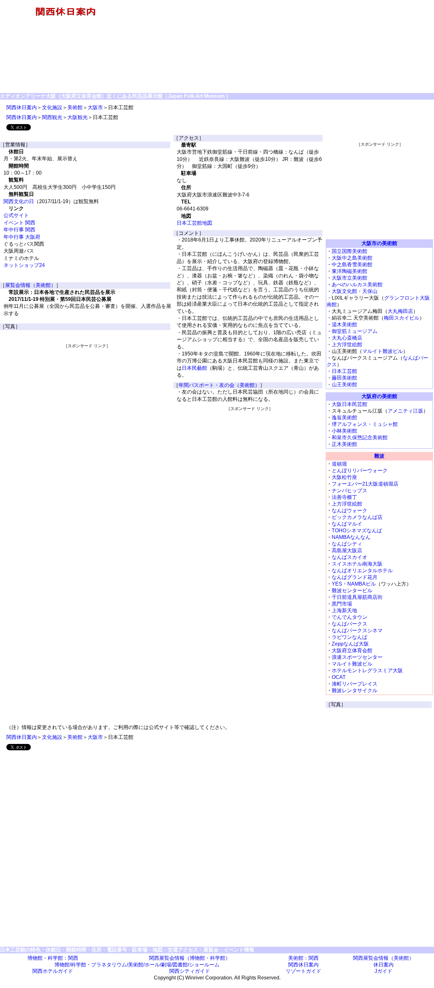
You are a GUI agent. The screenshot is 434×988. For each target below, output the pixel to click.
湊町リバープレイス (354, 683)
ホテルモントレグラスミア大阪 (367, 670)
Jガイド (383, 971)
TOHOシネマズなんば (357, 530)
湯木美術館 (344, 324)
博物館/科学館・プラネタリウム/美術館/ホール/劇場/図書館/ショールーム (137, 964)
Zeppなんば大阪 (350, 644)
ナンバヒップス (349, 490)
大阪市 (95, 107)
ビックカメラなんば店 (357, 517)
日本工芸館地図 (194, 223)
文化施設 (52, 107)
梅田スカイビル (401, 318)
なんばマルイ (347, 524)
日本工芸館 (344, 371)
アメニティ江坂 (405, 411)
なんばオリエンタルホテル (362, 570)
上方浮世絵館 (347, 344)
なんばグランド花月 (354, 577)
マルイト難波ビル (382, 351)
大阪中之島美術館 (352, 258)
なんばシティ (347, 544)
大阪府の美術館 (379, 396)
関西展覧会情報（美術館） (383, 958)
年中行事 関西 (19, 229)
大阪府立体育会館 (352, 650)
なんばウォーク (349, 510)
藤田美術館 (344, 378)
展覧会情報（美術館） (30, 285)
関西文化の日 (18, 201)
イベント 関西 (19, 222)
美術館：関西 (303, 958)
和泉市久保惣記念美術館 (360, 437)
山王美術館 (344, 384)
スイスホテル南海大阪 (357, 564)
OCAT (339, 677)
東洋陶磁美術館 (349, 271)
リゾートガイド (303, 971)
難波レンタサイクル (354, 690)
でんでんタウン (349, 617)
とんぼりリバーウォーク (360, 470)
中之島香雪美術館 (352, 264)
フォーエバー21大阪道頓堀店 (365, 484)
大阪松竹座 (344, 477)
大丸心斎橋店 (347, 338)
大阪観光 (77, 117)
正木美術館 (344, 444)
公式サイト (16, 215)
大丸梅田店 (400, 311)
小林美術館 (344, 431)
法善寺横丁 (344, 497)
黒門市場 (342, 604)
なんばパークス (349, 624)
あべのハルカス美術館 (357, 284)
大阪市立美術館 (349, 278)
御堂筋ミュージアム (354, 331)
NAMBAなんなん (351, 537)
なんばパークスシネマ (357, 630)
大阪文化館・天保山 (354, 291)
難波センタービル (352, 590)
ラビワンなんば (349, 637)
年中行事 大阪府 (21, 237)
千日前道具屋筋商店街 (357, 597)
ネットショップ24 (24, 265)
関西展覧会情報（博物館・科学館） (189, 958)
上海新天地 (344, 610)
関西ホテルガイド (52, 971)
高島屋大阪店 (347, 550)
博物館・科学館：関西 (52, 958)
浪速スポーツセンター (357, 657)
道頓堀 (339, 464)
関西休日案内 (21, 107)
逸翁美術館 (344, 417)
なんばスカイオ (349, 557)
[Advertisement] (282, 47)
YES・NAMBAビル (354, 584)
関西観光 (52, 117)
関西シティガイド (189, 971)
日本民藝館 (194, 368)
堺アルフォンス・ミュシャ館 (365, 424)
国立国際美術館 (349, 251)
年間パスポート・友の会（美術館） (219, 385)
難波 (379, 456)
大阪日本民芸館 (349, 404)
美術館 (75, 107)
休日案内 (383, 964)
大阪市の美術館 (379, 243)
